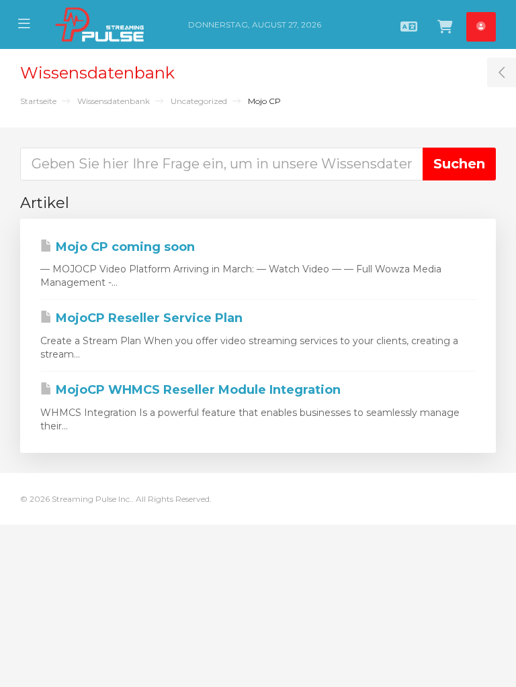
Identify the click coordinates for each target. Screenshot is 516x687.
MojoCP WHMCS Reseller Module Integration (196, 389)
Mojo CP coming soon (123, 247)
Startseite (38, 101)
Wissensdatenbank (113, 101)
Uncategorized (199, 101)
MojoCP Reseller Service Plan (147, 318)
